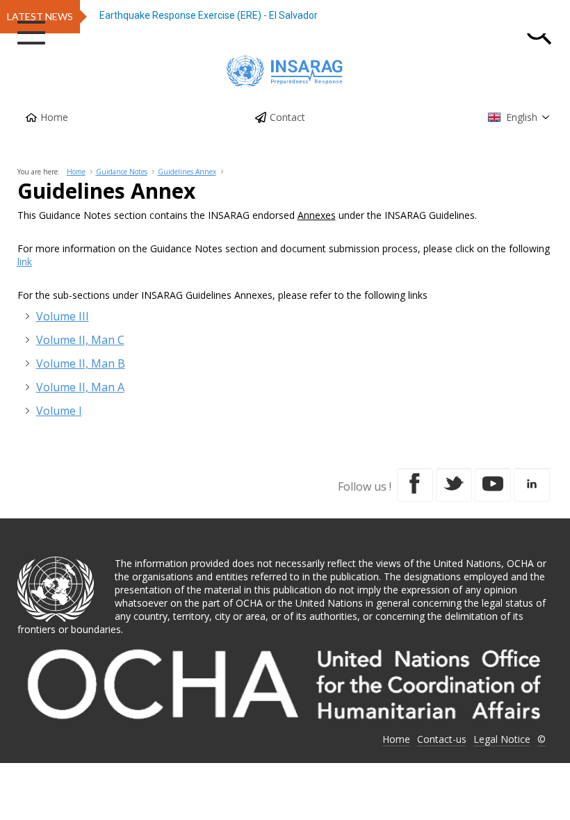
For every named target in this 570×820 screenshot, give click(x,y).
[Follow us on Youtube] (493, 485)
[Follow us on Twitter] (454, 485)
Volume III (62, 316)
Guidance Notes (121, 172)
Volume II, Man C (80, 339)
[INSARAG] (285, 71)
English (521, 117)
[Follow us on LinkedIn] (532, 485)
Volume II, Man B (80, 363)
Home (54, 117)
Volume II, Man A (80, 387)
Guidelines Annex (187, 172)
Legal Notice (501, 739)
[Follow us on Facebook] (415, 485)
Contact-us (441, 739)
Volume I (59, 410)
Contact (287, 117)
